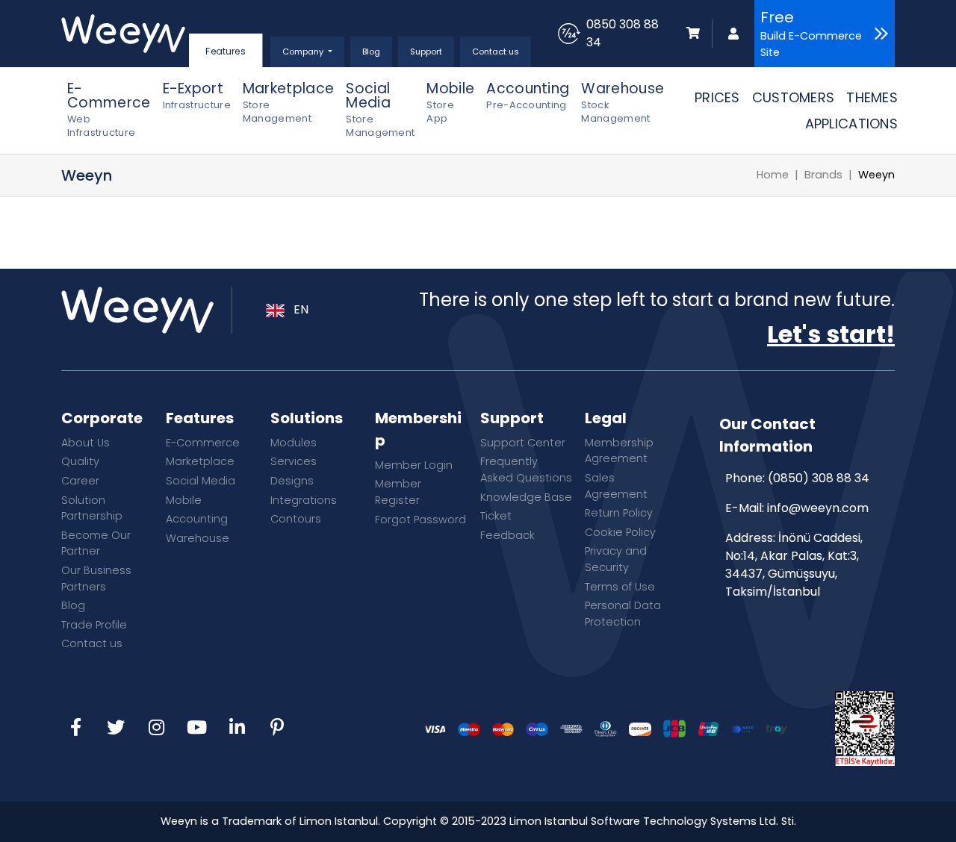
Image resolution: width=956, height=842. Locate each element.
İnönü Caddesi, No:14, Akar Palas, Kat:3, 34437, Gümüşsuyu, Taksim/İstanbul (794, 564)
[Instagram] (156, 728)
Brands (823, 174)
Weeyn (876, 174)
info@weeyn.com (818, 508)
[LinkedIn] (237, 728)
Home (773, 174)
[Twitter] (116, 728)
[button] (307, 52)
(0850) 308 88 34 (818, 478)
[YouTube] (196, 728)
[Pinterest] (277, 728)
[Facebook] (75, 728)
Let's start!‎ (831, 334)
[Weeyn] (123, 33)
